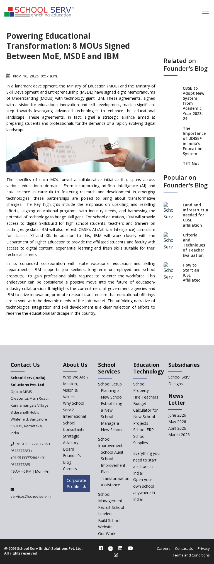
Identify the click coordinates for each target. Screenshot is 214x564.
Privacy (204, 548)
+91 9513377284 (24, 457)
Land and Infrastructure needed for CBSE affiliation (197, 215)
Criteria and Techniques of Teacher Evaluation (194, 245)
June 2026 (177, 415)
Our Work (106, 533)
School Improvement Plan (113, 465)
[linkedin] (120, 548)
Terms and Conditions (191, 555)
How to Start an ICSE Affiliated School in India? (192, 277)
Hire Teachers (145, 397)
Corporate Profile (76, 483)
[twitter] (110, 548)
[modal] (210, 501)
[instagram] (116, 555)
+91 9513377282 (27, 443)
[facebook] (101, 548)
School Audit (112, 452)
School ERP (143, 429)
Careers (70, 468)
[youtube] (130, 548)
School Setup (110, 384)
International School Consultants (74, 423)
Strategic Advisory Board (71, 442)
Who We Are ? (75, 377)
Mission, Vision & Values (70, 390)
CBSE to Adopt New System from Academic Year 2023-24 (193, 103)
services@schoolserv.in (31, 496)
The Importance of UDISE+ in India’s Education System (194, 141)
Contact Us (184, 548)
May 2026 (177, 421)
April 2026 (177, 428)
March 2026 (179, 434)
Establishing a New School (111, 410)
